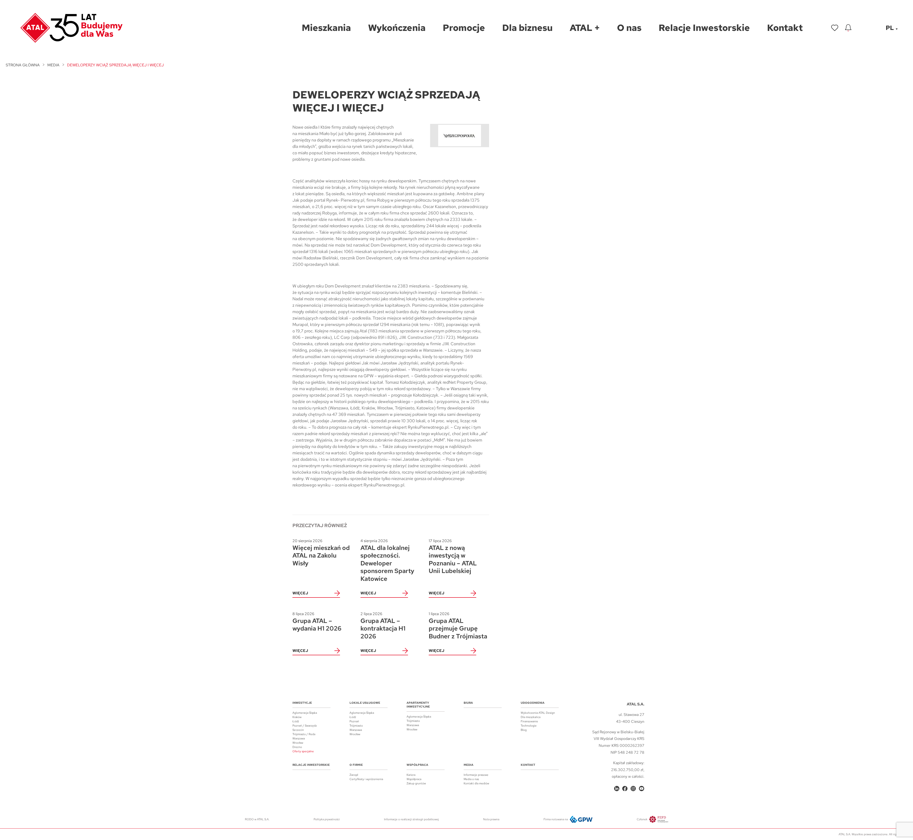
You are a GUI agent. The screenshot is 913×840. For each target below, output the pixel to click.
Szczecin (298, 730)
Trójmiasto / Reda (303, 734)
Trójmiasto (356, 726)
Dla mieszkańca (530, 717)
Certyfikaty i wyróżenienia (366, 779)
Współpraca (417, 765)
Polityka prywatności (327, 819)
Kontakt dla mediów (476, 783)
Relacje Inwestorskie (311, 765)
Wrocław (297, 743)
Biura (468, 703)
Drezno (297, 747)
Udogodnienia (532, 703)
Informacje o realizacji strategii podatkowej (411, 819)
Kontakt (528, 765)
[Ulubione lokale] (834, 27)
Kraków (296, 717)
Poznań (354, 721)
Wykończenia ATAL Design (538, 713)
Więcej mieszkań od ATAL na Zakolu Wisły (321, 552)
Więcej (300, 593)
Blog (524, 730)
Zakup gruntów (416, 783)
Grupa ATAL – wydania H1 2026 (316, 621)
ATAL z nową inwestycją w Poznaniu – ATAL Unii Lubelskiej (453, 556)
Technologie (529, 726)
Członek (642, 819)
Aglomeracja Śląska (304, 713)
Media (53, 65)
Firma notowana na (556, 819)
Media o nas (471, 779)
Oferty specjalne (303, 751)
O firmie (356, 765)
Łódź (295, 721)
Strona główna (23, 65)
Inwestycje (302, 703)
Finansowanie (529, 721)
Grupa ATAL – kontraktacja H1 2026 (382, 625)
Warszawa (298, 738)
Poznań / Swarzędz (304, 726)
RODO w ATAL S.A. (257, 819)
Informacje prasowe (476, 775)
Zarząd (354, 775)
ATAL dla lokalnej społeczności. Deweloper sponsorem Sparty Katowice (387, 560)
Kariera (411, 775)
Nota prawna (491, 819)
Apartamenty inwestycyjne (418, 705)
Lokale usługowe (365, 703)
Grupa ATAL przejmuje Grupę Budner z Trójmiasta (458, 625)
